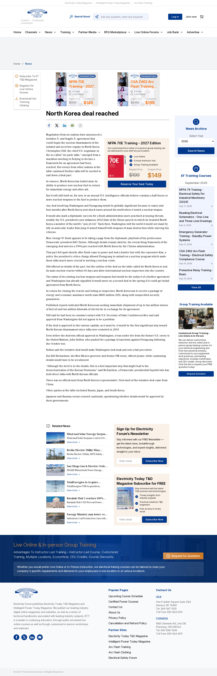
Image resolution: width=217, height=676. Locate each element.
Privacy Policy (117, 617)
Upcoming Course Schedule (125, 596)
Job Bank (173, 32)
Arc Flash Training (119, 647)
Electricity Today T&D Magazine (128, 636)
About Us (114, 612)
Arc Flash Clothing (143, 3)
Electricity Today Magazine (78, 3)
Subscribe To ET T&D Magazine (29, 78)
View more (72, 442)
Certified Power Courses (123, 601)
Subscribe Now (154, 460)
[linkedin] (64, 126)
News (48, 32)
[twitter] (57, 126)
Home (17, 32)
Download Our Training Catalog (27, 102)
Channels (31, 32)
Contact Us (115, 607)
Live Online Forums (146, 32)
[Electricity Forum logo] (37, 13)
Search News (196, 150)
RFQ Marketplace (115, 32)
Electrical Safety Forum (122, 657)
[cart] (201, 16)
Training (65, 32)
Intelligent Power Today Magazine (113, 3)
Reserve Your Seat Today (137, 184)
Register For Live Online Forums (27, 89)
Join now (191, 16)
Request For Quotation (186, 556)
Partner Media (87, 32)
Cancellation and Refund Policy (127, 623)
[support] (72, 126)
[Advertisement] (108, 412)
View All (196, 287)
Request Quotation (196, 374)
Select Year (196, 136)
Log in (175, 16)
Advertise (193, 32)
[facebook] (49, 126)
